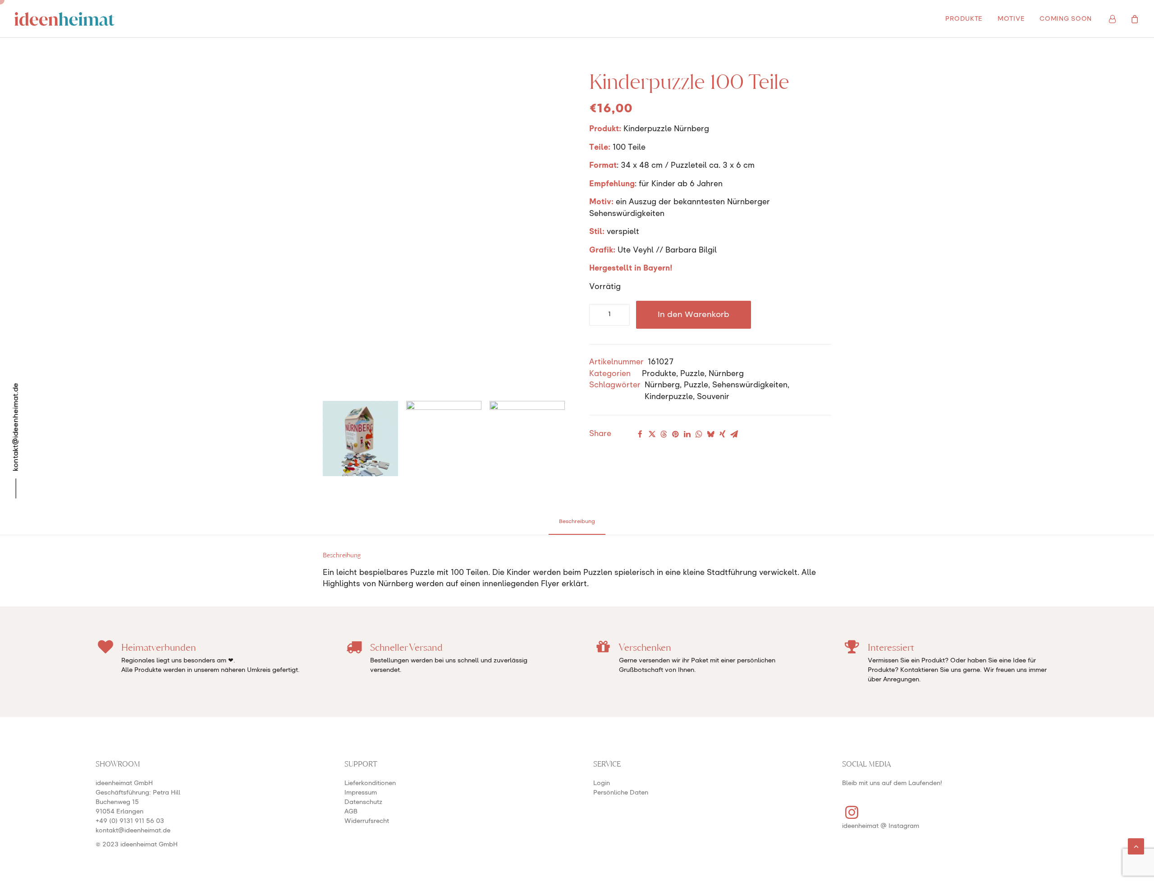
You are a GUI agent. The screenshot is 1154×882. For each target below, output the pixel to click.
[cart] (1133, 19)
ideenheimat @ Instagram (880, 826)
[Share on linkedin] (687, 434)
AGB (350, 811)
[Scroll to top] (1136, 846)
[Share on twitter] (651, 434)
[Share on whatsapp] (698, 434)
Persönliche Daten (620, 793)
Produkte (659, 374)
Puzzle (692, 374)
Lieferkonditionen (370, 783)
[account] (1117, 19)
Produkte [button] (964, 19)
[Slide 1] (360, 438)
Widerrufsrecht (366, 821)
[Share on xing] (722, 434)
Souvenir (713, 397)
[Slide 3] (527, 438)
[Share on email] (733, 434)
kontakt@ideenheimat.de (133, 830)
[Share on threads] (663, 434)
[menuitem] (964, 19)
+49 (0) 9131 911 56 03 (130, 821)
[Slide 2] (443, 438)
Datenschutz (363, 802)
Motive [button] (1011, 19)
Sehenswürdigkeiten (750, 385)
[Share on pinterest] (675, 434)
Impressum (360, 793)
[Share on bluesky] (710, 434)
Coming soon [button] (1066, 19)
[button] (852, 817)
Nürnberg (726, 374)
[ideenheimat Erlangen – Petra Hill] (64, 19)
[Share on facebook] (640, 434)
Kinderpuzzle (669, 397)
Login (601, 783)
